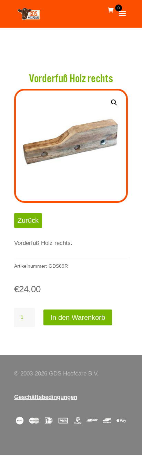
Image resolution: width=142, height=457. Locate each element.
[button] (114, 102)
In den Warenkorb (77, 317)
